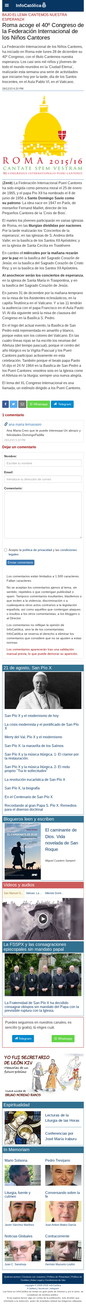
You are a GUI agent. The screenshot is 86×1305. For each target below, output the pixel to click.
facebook (43, 1288)
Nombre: (10, 456)
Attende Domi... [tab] (54, 893)
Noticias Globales (18, 1236)
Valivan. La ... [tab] (34, 893)
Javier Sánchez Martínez (19, 1224)
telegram (54, 1288)
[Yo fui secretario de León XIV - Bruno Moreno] (43, 1076)
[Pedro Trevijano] (63, 1175)
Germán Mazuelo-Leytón (60, 1264)
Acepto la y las (43, 552)
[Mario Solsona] (23, 1175)
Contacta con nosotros (33, 1277)
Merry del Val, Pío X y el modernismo (33, 737)
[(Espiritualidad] (23, 1126)
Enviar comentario (20, 562)
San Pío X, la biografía (22, 788)
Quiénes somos (12, 1277)
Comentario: (13, 488)
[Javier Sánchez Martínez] (23, 1211)
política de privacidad (37, 550)
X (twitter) (32, 1288)
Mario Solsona (16, 1160)
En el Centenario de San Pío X (29, 797)
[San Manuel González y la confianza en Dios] (43, 919)
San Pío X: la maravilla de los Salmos (34, 746)
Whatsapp (40, 404)
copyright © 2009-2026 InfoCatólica (43, 1285)
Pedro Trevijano (57, 1160)
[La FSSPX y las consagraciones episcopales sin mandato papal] (43, 974)
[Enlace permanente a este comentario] (6, 424)
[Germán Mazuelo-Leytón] (63, 1250)
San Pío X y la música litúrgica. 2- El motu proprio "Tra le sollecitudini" (37, 769)
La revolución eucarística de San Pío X (35, 779)
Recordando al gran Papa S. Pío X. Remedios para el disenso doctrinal (41, 807)
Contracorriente (57, 1236)
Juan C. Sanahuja (15, 1264)
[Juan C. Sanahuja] (23, 1250)
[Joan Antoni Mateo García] (63, 1211)
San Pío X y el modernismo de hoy (32, 716)
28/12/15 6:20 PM (12, 88)
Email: (8, 472)
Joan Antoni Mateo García (60, 1224)
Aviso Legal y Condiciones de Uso (48, 1280)
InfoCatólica (28, 5)
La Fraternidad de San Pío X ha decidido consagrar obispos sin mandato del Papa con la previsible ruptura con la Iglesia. (42, 1006)
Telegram (63, 404)
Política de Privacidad (58, 1277)
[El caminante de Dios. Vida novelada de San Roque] (23, 851)
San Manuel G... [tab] (13, 893)
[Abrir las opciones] (6, 6)
